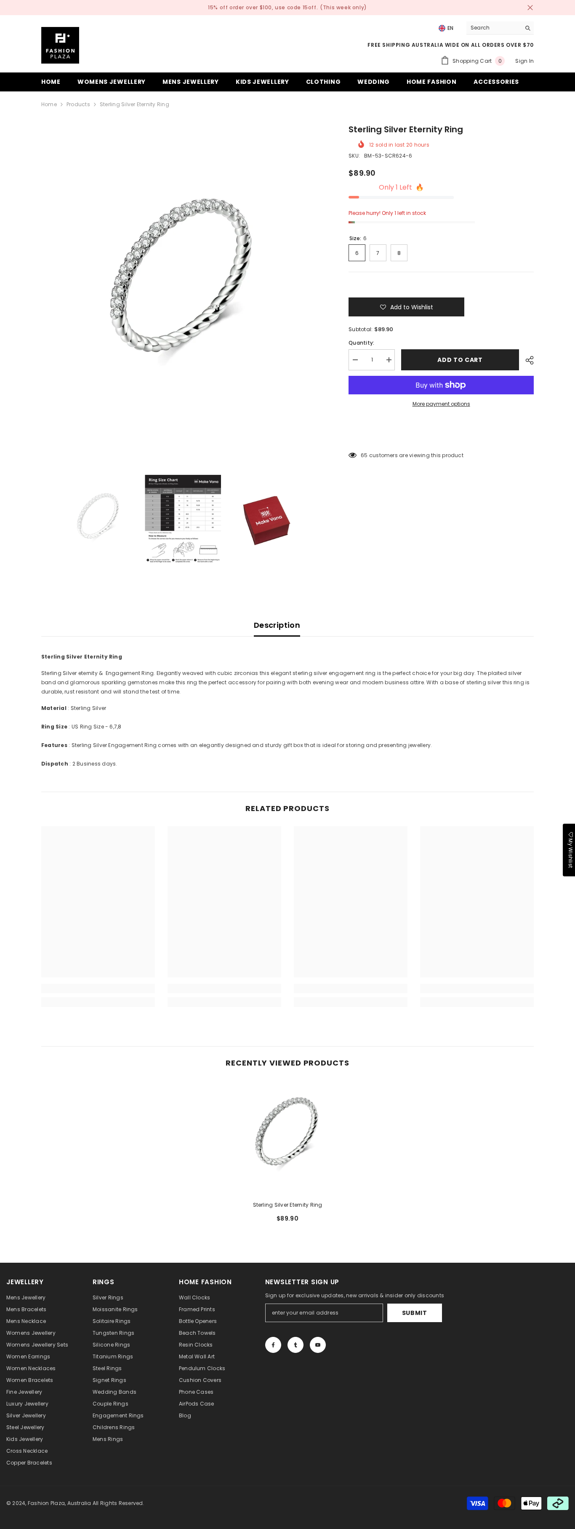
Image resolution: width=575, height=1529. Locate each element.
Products (78, 104)
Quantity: (361, 342)
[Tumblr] (295, 1345)
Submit (414, 1313)
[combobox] (493, 27)
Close (530, 7)
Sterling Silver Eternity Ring (287, 1204)
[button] (406, 306)
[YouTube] (318, 1345)
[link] (98, 988)
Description (277, 625)
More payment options (441, 403)
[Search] (500, 28)
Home (49, 104)
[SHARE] (526, 360)
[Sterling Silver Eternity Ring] (287, 1137)
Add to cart (460, 360)
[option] (182, 289)
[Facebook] (273, 1345)
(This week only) (343, 7)
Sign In (524, 60)
